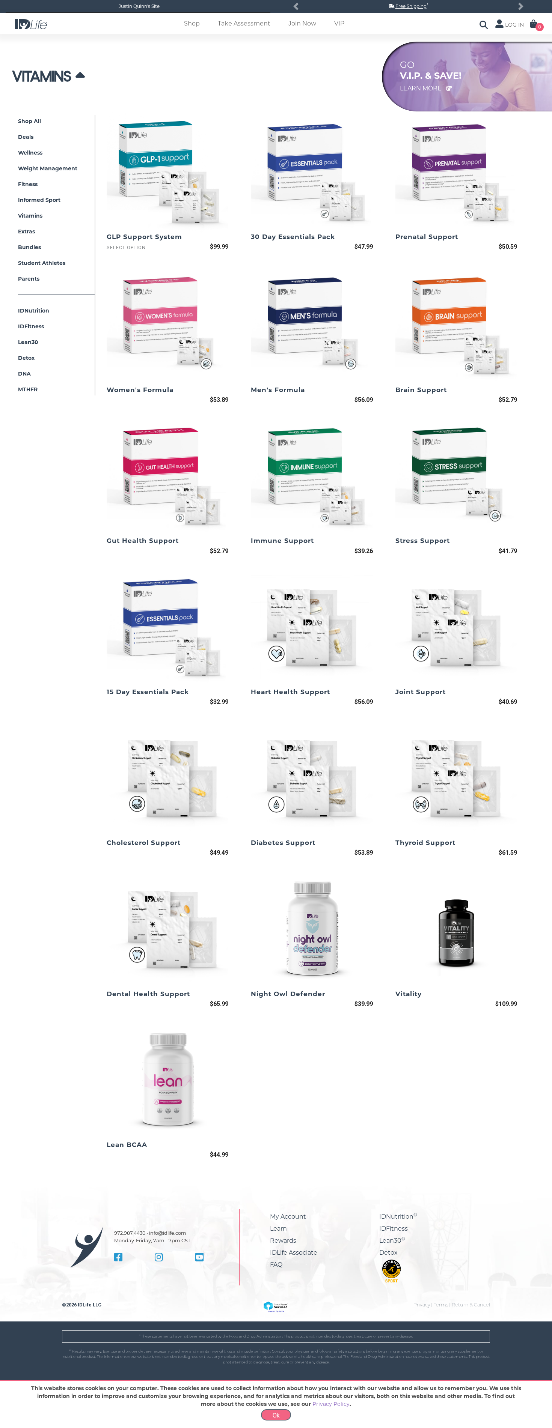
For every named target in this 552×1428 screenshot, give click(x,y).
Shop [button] (192, 23)
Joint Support (420, 692)
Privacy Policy (331, 1404)
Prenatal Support (426, 237)
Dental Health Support (148, 994)
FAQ (276, 1264)
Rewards (283, 1240)
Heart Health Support (290, 692)
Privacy (421, 1305)
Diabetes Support (283, 842)
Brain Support (421, 390)
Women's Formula (140, 390)
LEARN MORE (421, 88)
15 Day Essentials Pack (148, 692)
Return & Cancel (471, 1305)
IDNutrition (398, 1216)
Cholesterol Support (144, 842)
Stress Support (422, 540)
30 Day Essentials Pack (293, 237)
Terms (441, 1305)
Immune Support (282, 540)
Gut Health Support (143, 540)
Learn (278, 1228)
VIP (339, 23)
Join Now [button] (302, 23)
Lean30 (392, 1240)
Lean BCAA (127, 1144)
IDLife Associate (293, 1252)
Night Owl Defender (288, 994)
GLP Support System (144, 237)
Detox (388, 1252)
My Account (288, 1216)
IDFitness (393, 1228)
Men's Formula (278, 390)
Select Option (126, 247)
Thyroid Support (425, 842)
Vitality (408, 994)
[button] (296, 6)
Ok (276, 1415)
